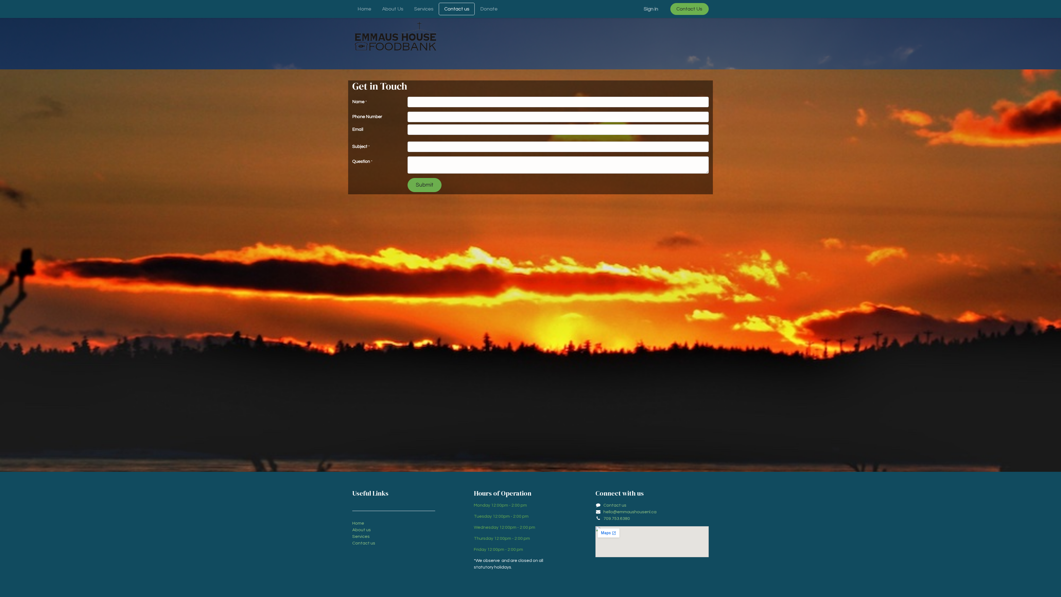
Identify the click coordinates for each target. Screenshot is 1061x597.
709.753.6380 (616, 518)
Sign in (651, 9)
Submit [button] (425, 185)
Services (361, 536)
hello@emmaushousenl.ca (629, 512)
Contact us (363, 543)
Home (358, 523)
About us (361, 530)
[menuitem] (364, 9)
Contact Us (689, 9)
